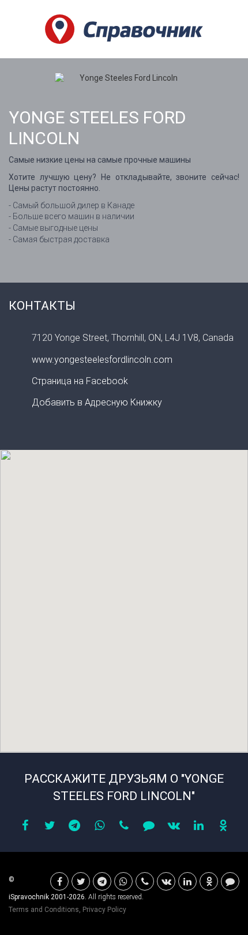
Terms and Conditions (44, 910)
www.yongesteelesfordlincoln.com (102, 359)
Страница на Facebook (80, 380)
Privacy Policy (104, 910)
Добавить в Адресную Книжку (97, 402)
